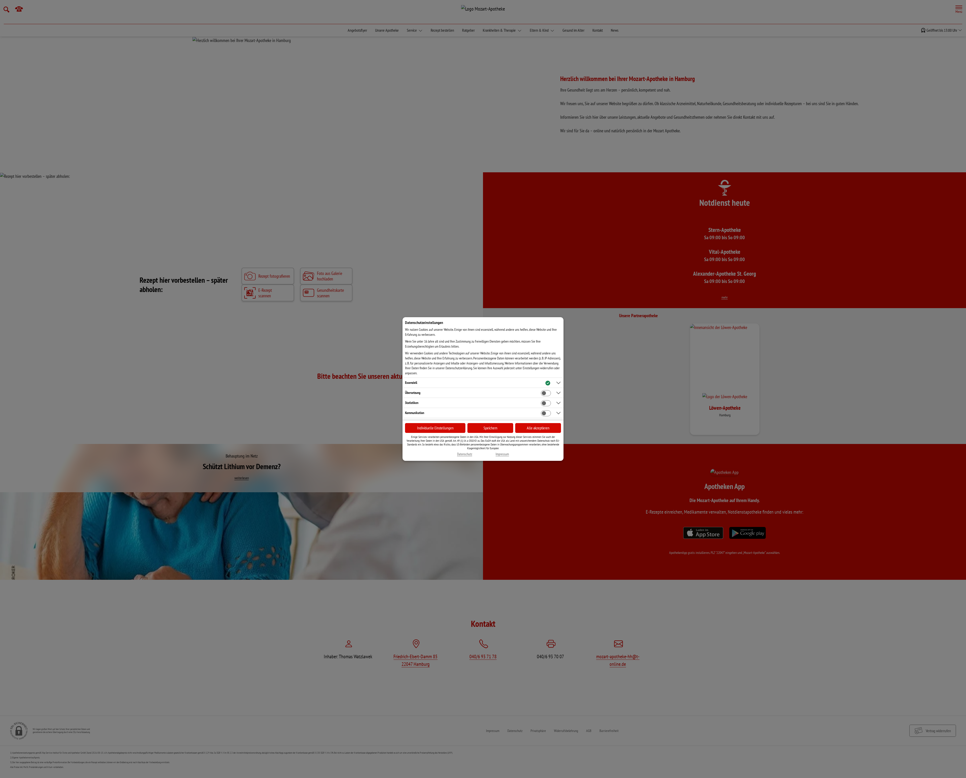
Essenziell (411, 382)
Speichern (490, 427)
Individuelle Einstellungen (435, 427)
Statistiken (411, 402)
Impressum (502, 454)
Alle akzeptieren (538, 427)
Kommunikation (414, 413)
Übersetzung (412, 392)
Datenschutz (464, 454)
